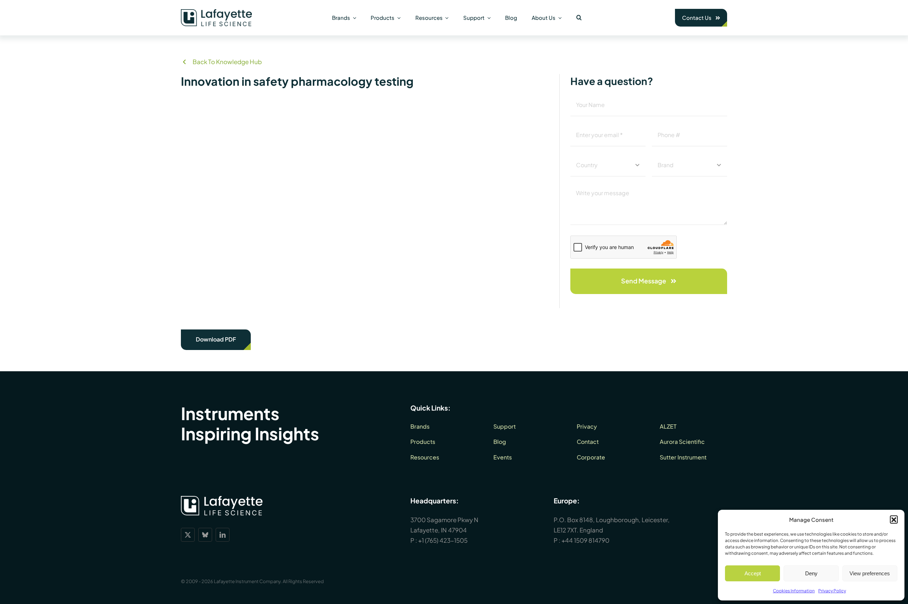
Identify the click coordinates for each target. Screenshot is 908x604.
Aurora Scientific (682, 441)
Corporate (591, 457)
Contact (588, 441)
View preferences (869, 573)
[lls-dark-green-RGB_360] (216, 12)
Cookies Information (794, 590)
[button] (893, 519)
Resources (424, 457)
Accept (752, 573)
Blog (499, 441)
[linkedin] (222, 535)
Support (504, 426)
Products (422, 441)
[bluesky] (205, 535)
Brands (420, 426)
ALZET (668, 426)
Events (502, 457)
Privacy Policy (832, 590)
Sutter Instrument (683, 457)
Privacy (587, 426)
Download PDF (216, 339)
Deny (811, 573)
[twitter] (188, 535)
